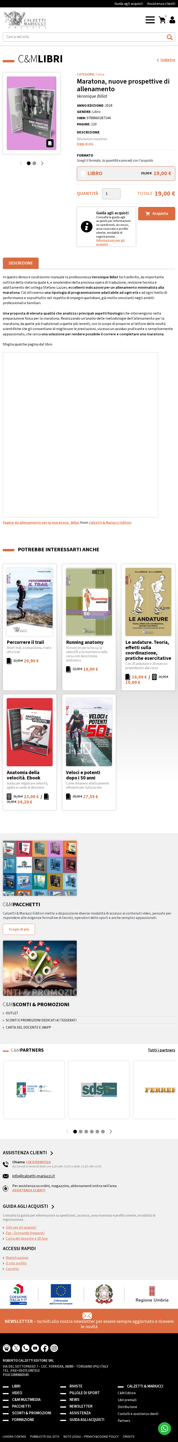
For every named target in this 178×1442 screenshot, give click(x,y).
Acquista (160, 213)
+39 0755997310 (38, 1162)
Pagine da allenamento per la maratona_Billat (41, 522)
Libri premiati (127, 1400)
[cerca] (169, 36)
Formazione (23, 1420)
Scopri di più (19, 929)
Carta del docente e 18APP (28, 1028)
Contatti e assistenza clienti (138, 1414)
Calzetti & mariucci (145, 1386)
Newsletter (81, 1407)
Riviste (76, 1386)
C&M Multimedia (26, 1400)
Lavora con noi (14, 1436)
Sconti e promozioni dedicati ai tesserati (41, 1020)
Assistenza (80, 1413)
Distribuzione (127, 1407)
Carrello (12, 1269)
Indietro (168, 60)
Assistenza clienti (161, 4)
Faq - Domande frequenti (25, 1233)
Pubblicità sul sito (44, 1436)
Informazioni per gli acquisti (110, 242)
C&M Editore (127, 1393)
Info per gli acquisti (21, 1227)
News (74, 1400)
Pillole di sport (85, 1393)
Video (17, 1393)
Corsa (100, 74)
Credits (128, 1436)
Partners (124, 1421)
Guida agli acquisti (128, 4)
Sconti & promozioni (31, 1413)
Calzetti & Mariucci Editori (110, 522)
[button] (150, 19)
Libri (16, 1386)
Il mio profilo (16, 1263)
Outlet (12, 1013)
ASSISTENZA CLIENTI (28, 1190)
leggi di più (85, 144)
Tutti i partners (161, 1050)
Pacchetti (21, 1407)
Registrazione (17, 1258)
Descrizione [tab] (21, 263)
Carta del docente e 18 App (27, 1238)
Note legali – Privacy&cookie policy (91, 1436)
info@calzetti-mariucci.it (33, 1176)
